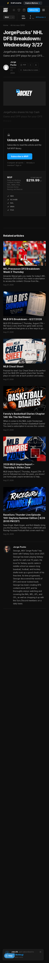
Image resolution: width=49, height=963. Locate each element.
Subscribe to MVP (19, 156)
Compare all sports (15, 163)
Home (5, 25)
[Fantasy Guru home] (5, 10)
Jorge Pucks (13, 63)
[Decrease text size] (30, 65)
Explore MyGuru (32, 3)
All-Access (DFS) (17, 25)
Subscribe (33, 10)
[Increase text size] (36, 65)
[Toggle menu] (43, 10)
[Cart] (24, 10)
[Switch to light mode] (14, 10)
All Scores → (41, 17)
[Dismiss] (40, 952)
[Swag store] (19, 10)
